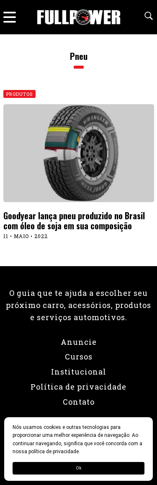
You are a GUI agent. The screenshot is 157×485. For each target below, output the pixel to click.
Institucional (78, 372)
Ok (78, 468)
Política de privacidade (78, 387)
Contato (79, 402)
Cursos (79, 357)
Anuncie (79, 342)
